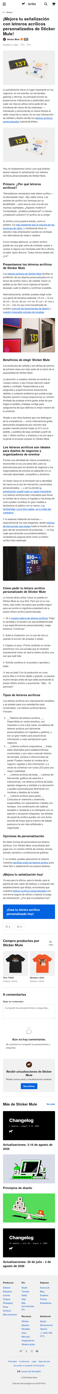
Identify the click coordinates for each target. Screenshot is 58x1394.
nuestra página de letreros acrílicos (29, 618)
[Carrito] (54, 4)
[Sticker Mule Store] (21, 1351)
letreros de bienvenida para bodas (29, 524)
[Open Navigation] (4, 4)
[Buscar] (45, 4)
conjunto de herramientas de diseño (30, 308)
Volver (9, 12)
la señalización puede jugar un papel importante (27, 489)
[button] (29, 911)
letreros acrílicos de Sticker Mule (24, 273)
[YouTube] (37, 1351)
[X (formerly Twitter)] (26, 1351)
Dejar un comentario (13, 1001)
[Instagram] (31, 1351)
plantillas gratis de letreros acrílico (30, 862)
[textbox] (29, 503)
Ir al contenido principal (2, 2)
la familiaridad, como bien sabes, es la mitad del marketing (27, 509)
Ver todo (51, 943)
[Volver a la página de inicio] (23, 4)
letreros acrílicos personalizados (30, 891)
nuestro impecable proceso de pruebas (23, 312)
